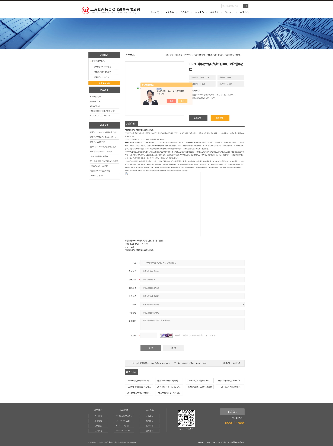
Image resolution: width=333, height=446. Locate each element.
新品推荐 (104, 89)
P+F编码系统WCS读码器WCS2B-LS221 (125, 416)
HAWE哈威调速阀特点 (99, 156)
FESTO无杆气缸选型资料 (230, 387)
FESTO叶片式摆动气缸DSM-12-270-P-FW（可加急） (200, 381)
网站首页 (155, 12)
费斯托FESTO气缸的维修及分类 (103, 132)
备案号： (202, 442)
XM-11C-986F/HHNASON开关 (102, 111)
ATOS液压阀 (95, 101)
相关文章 (104, 125)
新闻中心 (199, 12)
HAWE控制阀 (95, 97)
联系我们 (244, 12)
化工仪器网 (232, 442)
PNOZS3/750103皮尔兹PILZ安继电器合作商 (125, 431)
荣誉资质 (214, 12)
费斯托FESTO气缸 (102, 77)
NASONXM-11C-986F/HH (100, 116)
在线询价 (198, 118)
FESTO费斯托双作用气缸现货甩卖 (140, 381)
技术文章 (149, 426)
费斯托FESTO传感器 (102, 67)
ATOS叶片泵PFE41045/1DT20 (194, 363)
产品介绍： (131, 123)
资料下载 (229, 12)
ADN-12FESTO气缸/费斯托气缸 (139, 393)
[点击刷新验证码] (166, 335)
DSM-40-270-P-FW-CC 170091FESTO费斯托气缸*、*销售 (170, 387)
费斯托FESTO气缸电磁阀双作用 (103, 147)
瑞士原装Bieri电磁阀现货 (100, 171)
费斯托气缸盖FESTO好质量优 (200, 387)
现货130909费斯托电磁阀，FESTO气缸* (170, 381)
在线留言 (98, 426)
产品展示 (184, 12)
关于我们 (169, 12)
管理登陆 (241, 442)
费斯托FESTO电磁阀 (102, 72)
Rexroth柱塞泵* (96, 176)
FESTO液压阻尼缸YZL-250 (169, 393)
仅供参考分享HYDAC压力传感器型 (104, 161)
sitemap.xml (212, 442)
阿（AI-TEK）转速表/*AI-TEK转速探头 (125, 426)
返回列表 (236, 363)
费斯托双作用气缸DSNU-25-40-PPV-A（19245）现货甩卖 (231, 381)
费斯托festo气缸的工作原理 (101, 151)
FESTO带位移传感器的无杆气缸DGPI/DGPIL (140, 387)
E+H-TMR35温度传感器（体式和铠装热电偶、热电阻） (125, 421)
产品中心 (188, 55)
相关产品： (131, 372)
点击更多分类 (104, 83)
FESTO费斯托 (98, 61)
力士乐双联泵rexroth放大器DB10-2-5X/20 (153, 363)
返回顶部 (226, 363)
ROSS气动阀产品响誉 (99, 166)
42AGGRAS (95, 106)
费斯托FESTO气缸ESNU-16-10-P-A (104, 137)
